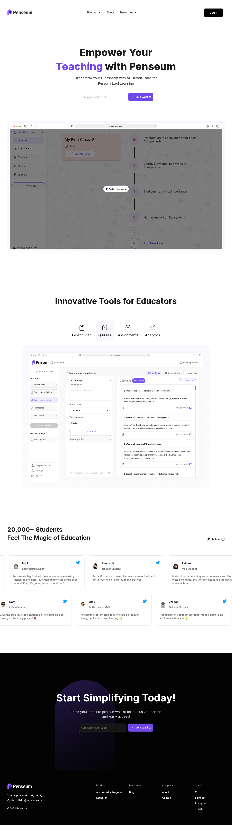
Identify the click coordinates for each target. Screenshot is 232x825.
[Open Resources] (135, 12)
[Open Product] (99, 12)
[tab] (81, 331)
